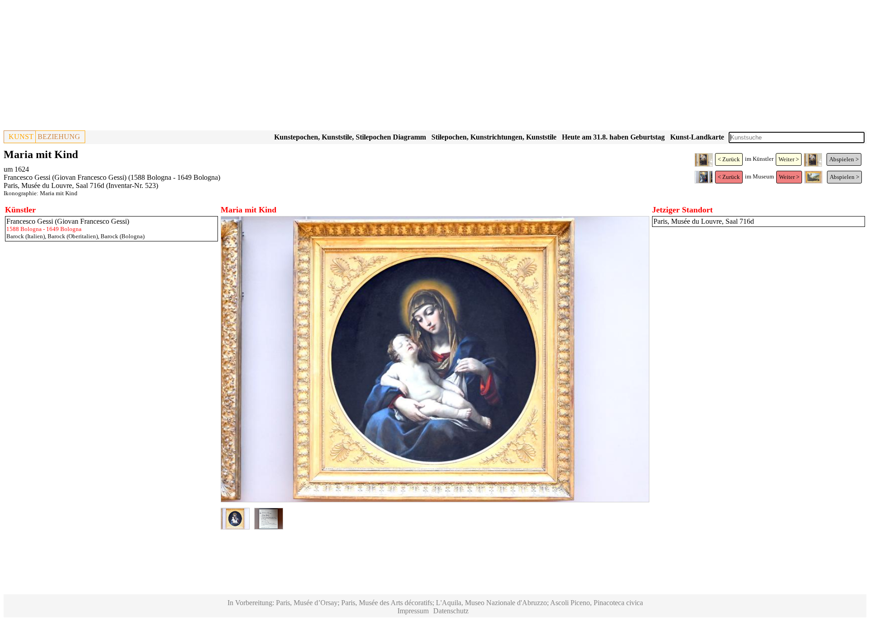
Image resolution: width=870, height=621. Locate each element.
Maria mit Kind (58, 193)
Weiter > (788, 159)
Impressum (413, 611)
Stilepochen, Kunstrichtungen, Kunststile (493, 137)
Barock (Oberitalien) (73, 236)
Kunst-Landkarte (697, 137)
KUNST (21, 136)
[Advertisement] (275, 67)
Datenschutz (451, 611)
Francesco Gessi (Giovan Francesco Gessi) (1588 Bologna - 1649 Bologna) (112, 177)
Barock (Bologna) (123, 236)
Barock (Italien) (25, 236)
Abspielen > (844, 159)
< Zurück (729, 159)
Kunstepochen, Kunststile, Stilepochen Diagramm (350, 137)
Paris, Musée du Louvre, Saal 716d (54, 185)
